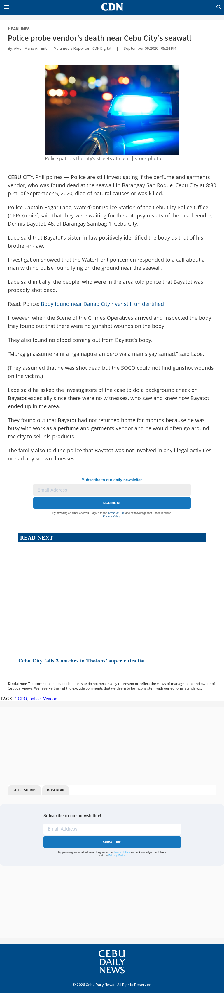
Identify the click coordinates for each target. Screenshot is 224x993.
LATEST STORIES (24, 790)
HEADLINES (19, 28)
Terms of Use (116, 513)
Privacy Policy (111, 516)
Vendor (49, 698)
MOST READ (55, 790)
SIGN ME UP (112, 503)
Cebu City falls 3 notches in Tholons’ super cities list (81, 661)
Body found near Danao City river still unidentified (101, 303)
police (35, 698)
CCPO (21, 698)
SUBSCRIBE (112, 842)
